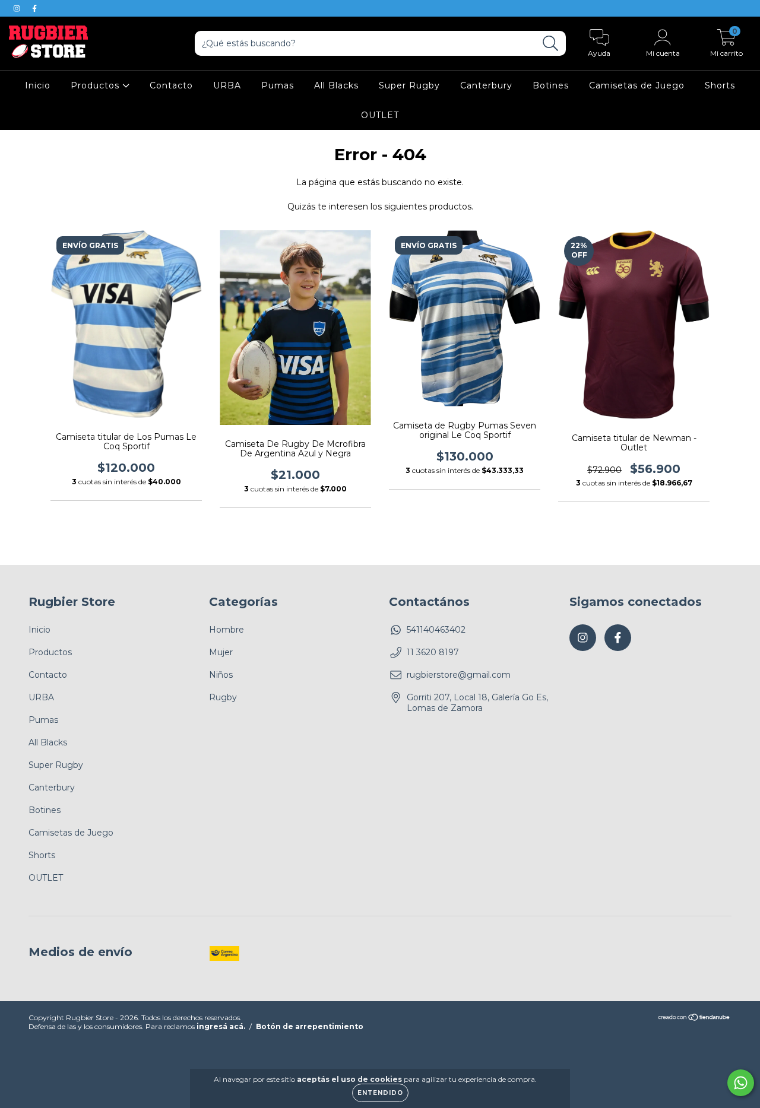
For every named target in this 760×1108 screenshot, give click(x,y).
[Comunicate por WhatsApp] (740, 1082)
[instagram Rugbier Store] (18, 8)
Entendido (380, 1093)
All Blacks (336, 85)
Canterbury (486, 85)
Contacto (171, 85)
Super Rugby (409, 85)
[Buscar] (551, 44)
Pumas (277, 85)
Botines (551, 85)
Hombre (226, 629)
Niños (221, 674)
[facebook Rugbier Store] (34, 8)
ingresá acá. (221, 1026)
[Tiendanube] (694, 1018)
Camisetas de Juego (637, 85)
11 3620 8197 (433, 652)
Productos (96, 85)
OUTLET (380, 115)
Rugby (223, 697)
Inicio (37, 85)
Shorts (720, 85)
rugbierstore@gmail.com (459, 674)
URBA (227, 85)
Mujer (221, 652)
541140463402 (436, 629)
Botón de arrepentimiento (309, 1026)
